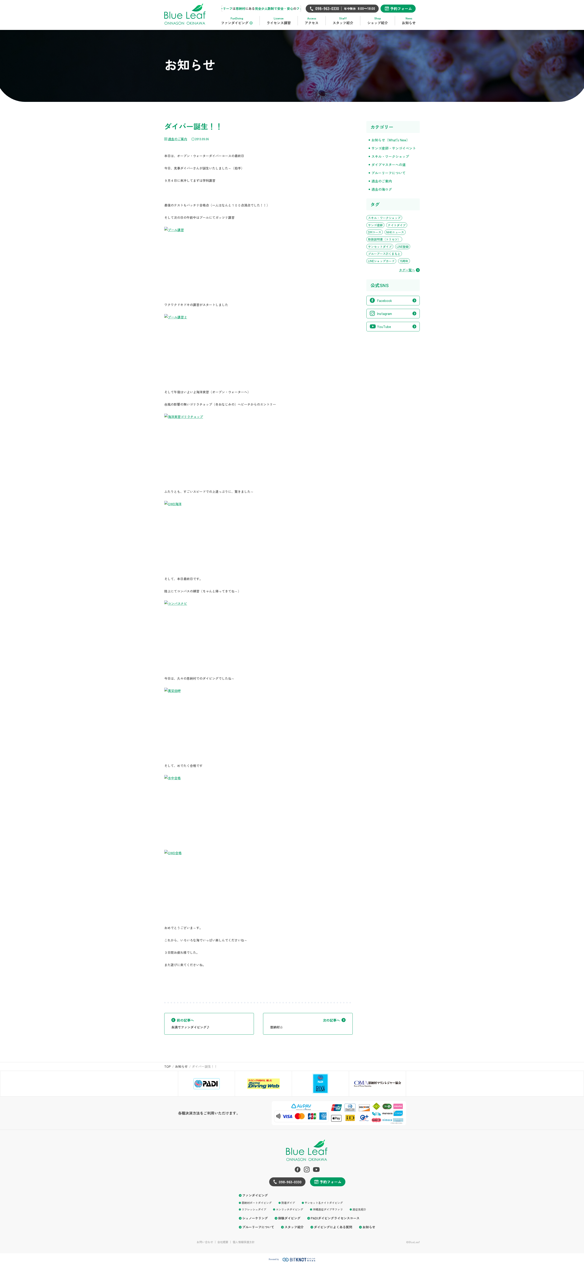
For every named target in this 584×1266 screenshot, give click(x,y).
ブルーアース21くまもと (384, 253)
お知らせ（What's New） (390, 139)
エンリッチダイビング (289, 1209)
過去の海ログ (381, 189)
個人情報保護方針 (244, 1242)
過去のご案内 (177, 139)
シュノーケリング (255, 1218)
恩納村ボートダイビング (257, 1203)
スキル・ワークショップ (390, 156)
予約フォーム (401, 8)
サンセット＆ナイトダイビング (324, 1203)
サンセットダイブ (380, 246)
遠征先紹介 (359, 1209)
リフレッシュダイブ (254, 1209)
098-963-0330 (290, 1181)
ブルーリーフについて (388, 172)
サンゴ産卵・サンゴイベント (393, 148)
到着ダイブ (288, 1203)
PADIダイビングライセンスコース (335, 1218)
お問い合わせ (205, 1242)
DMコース (374, 232)
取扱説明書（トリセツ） (384, 239)
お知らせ (368, 1227)
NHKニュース (395, 232)
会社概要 (222, 1242)
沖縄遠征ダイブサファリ (328, 1209)
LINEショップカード (381, 261)
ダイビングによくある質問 (333, 1227)
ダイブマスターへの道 (388, 164)
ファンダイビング (255, 1195)
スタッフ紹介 (294, 1227)
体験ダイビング (289, 1218)
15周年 (404, 261)
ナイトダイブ (397, 225)
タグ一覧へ (407, 270)
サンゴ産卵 (375, 225)
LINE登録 (403, 246)
